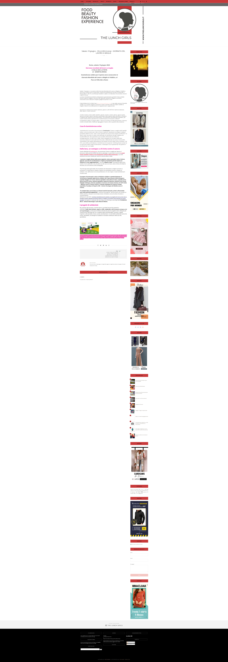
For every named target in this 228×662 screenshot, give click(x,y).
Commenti (129, 644)
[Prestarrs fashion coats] (139, 318)
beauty (131, 489)
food (139, 492)
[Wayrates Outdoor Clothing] (139, 536)
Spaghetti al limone (139, 404)
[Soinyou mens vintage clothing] (139, 146)
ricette (131, 493)
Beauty (102, 1)
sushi (136, 493)
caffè (146, 489)
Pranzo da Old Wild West (140, 386)
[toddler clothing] (139, 253)
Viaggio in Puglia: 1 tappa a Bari (141, 410)
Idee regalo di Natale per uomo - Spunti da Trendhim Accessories (141, 429)
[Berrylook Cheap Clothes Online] (139, 168)
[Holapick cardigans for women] (139, 481)
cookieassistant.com (107, 636)
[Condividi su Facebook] (98, 245)
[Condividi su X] (101, 245)
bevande (136, 489)
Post (128, 642)
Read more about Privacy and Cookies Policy (111, 638)
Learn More (137, 3)
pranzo (145, 492)
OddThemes (107, 659)
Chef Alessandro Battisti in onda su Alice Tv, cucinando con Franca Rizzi (141, 423)
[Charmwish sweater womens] (136, 544)
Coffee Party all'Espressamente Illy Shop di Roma (141, 393)
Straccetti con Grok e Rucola (140, 398)
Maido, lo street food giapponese (141, 416)
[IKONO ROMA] (139, 76)
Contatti (132, 1)
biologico (141, 489)
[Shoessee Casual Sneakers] (139, 211)
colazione (138, 490)
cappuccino (132, 490)
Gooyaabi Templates (125, 659)
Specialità (95, 1)
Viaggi (114, 1)
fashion (133, 492)
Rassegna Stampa (123, 1)
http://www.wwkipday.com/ (104, 103)
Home (82, 1)
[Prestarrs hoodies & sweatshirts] (139, 370)
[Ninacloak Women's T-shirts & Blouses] (139, 618)
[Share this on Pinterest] (103, 245)
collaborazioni (145, 490)
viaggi (139, 493)
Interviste (108, 1)
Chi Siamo (88, 1)
